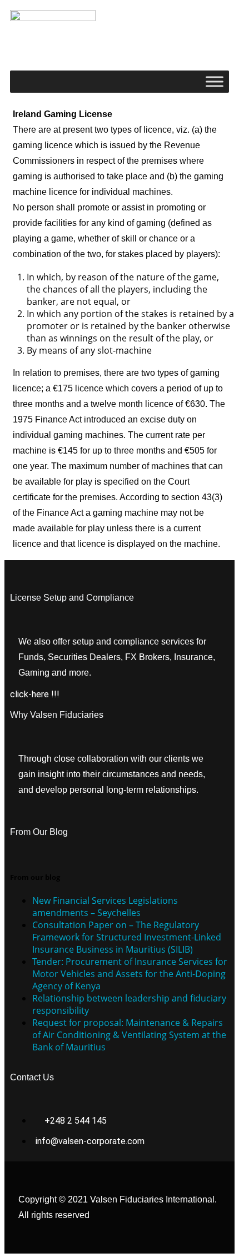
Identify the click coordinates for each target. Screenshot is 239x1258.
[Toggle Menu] (214, 81)
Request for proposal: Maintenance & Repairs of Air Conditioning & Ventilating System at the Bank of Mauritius (129, 1035)
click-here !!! (34, 694)
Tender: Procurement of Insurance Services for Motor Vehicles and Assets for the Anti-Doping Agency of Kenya (129, 973)
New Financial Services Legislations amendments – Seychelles (105, 906)
